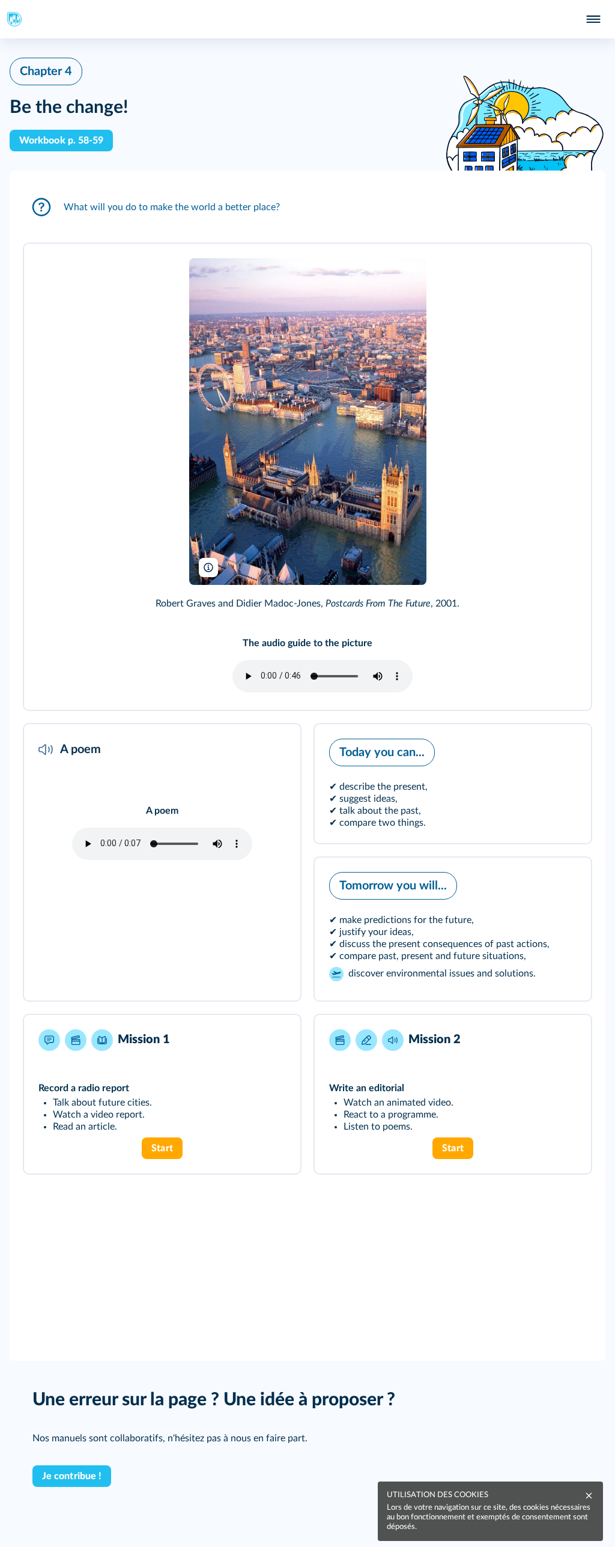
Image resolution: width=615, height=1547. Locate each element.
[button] (307, 207)
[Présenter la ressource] (563, 269)
